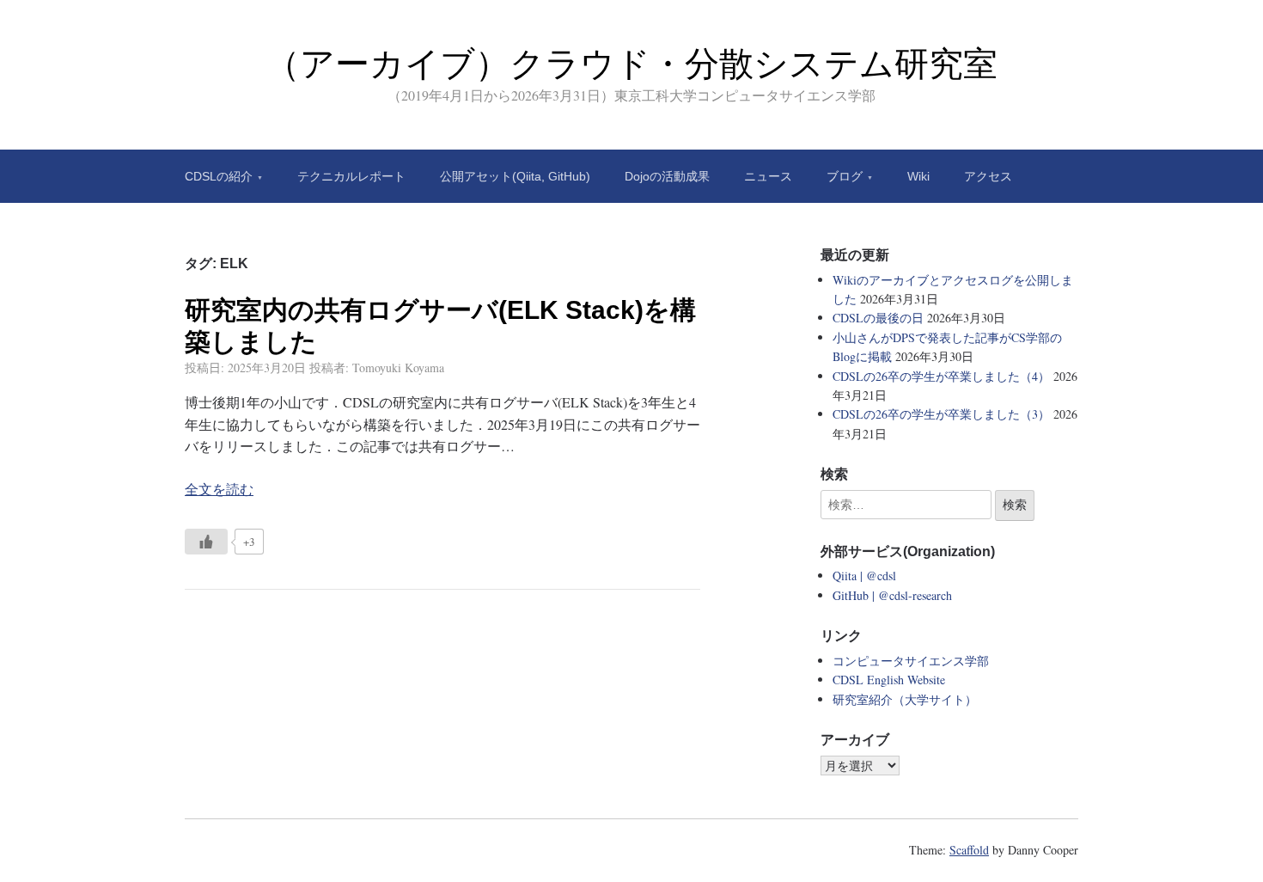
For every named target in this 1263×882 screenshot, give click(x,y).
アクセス (988, 176)
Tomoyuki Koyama (398, 367)
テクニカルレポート (351, 176)
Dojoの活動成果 (667, 176)
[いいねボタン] (206, 541)
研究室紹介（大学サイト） (905, 699)
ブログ (845, 176)
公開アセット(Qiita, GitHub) (515, 176)
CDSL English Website (889, 679)
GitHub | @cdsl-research (892, 595)
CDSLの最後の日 (878, 317)
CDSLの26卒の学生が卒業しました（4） (941, 376)
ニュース (768, 176)
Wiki (918, 176)
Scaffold (969, 850)
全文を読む (219, 489)
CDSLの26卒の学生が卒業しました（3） (941, 414)
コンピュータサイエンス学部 (911, 660)
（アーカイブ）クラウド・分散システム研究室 (631, 64)
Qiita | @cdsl (864, 575)
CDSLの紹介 (219, 176)
